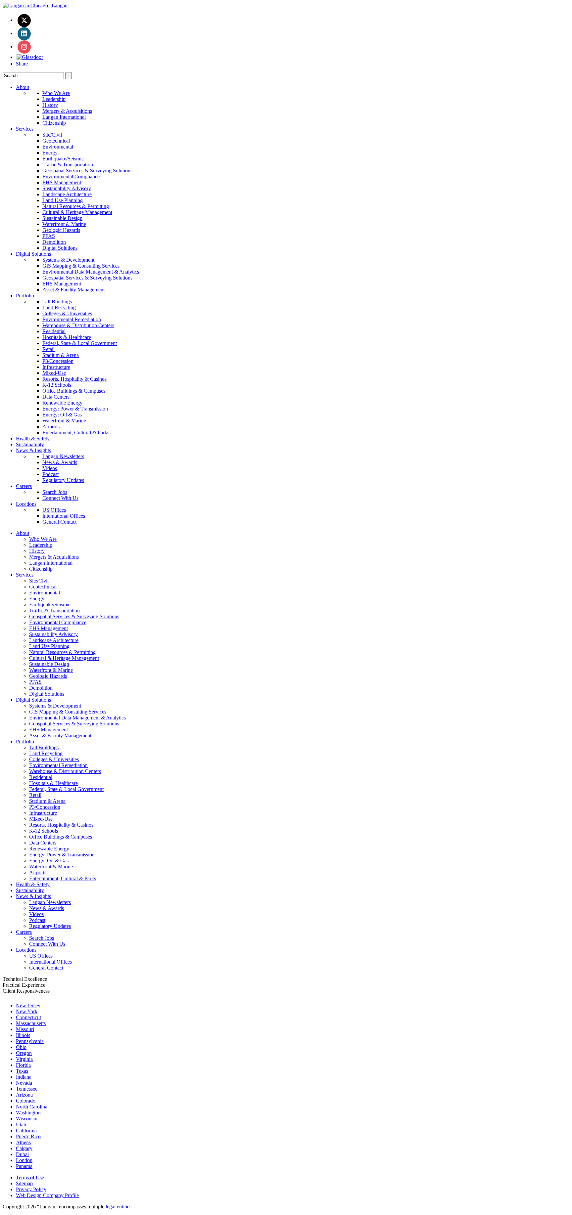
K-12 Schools (56, 385)
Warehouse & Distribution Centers (78, 325)
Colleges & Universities (67, 313)
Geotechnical (56, 141)
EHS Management (61, 182)
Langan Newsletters (63, 456)
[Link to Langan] (35, 5)
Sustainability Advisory (66, 188)
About (22, 87)
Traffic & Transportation (67, 164)
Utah (21, 1124)
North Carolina (31, 1106)
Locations (26, 504)
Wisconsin (26, 1118)
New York (26, 1011)
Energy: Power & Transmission (75, 409)
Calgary (24, 1148)
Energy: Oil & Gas (62, 414)
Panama (24, 1166)
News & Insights (33, 450)
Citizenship (54, 123)
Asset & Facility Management (73, 289)
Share (22, 63)
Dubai (22, 1154)
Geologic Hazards (61, 230)
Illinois (23, 1035)
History (50, 105)
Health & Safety (33, 438)
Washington (28, 1112)
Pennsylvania (30, 1041)
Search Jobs (54, 492)
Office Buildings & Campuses (73, 391)
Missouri (25, 1029)
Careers (24, 486)
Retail (48, 349)
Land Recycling (59, 307)
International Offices (63, 516)
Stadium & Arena (60, 355)
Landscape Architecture (67, 194)
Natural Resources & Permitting (75, 206)
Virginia (24, 1059)
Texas (22, 1071)
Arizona (24, 1095)
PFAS (48, 236)
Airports (51, 426)
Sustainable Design (62, 218)
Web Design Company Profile (47, 1195)
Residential (54, 331)
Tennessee (26, 1089)
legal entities (118, 1206)
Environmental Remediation (71, 319)
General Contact (59, 522)
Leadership (54, 99)
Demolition (54, 242)
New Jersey (28, 1005)
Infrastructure (56, 367)
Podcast (50, 474)
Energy (50, 152)
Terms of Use (30, 1177)
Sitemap (24, 1183)
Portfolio (25, 295)
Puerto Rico (28, 1136)
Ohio (21, 1047)
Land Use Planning (62, 200)
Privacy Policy (31, 1189)
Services (24, 129)
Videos (49, 468)
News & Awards (59, 462)
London (24, 1160)
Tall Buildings (57, 301)
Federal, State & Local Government (79, 343)
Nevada (24, 1083)
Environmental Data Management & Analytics (90, 272)
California (26, 1130)
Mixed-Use (54, 373)
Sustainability (30, 444)
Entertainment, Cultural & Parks (75, 432)
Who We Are (56, 93)
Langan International (64, 117)
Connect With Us (60, 498)
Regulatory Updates (63, 480)
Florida (23, 1065)
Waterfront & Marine (64, 224)
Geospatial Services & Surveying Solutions (87, 170)
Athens (23, 1142)
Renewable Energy (62, 403)
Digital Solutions (59, 248)
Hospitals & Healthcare (66, 337)
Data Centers (56, 397)
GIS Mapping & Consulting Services (80, 266)
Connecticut (28, 1017)
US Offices (54, 510)
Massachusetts (31, 1023)
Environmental (57, 147)
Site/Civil (52, 135)
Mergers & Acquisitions (67, 111)
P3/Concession (57, 361)
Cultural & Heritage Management (77, 212)
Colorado (25, 1101)
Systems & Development (68, 260)
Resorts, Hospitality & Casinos (74, 379)
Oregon (24, 1053)
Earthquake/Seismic (63, 158)
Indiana (23, 1077)
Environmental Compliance (71, 176)
